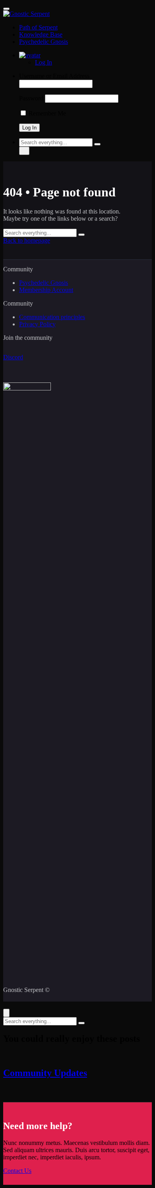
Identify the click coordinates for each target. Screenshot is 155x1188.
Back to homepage (26, 240)
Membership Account (46, 289)
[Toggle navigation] (6, 9)
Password (31, 98)
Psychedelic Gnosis (43, 41)
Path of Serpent (38, 27)
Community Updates (45, 1073)
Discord (13, 357)
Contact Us (17, 1170)
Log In (43, 62)
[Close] (6, 1013)
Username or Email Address (54, 76)
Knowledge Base (40, 34)
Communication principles (52, 317)
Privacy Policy (37, 324)
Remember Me (46, 113)
